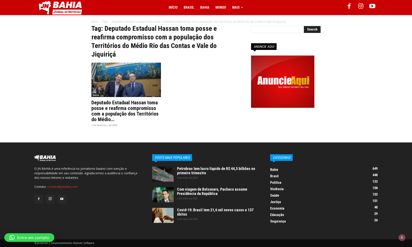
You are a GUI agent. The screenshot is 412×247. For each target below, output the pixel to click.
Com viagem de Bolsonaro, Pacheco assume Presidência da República (212, 191)
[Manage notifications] (401, 237)
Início (173, 7)
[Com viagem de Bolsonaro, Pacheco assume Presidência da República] (163, 194)
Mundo (220, 7)
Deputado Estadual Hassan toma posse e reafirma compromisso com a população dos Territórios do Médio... (125, 111)
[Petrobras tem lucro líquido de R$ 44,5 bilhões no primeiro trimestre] (163, 174)
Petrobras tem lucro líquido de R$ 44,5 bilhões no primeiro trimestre (216, 170)
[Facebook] (349, 7)
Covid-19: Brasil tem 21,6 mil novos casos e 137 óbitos (215, 212)
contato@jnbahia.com (62, 187)
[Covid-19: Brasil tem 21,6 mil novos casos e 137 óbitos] (163, 215)
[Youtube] (372, 7)
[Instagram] (360, 7)
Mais (236, 7)
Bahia (204, 7)
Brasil (189, 7)
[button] (29, 237)
